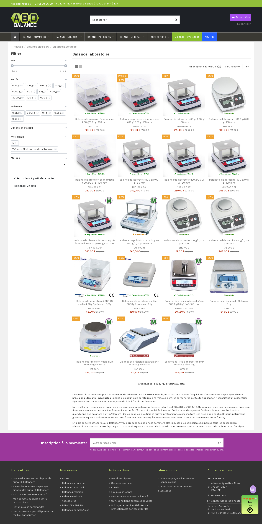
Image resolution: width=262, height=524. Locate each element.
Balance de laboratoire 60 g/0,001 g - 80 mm (184, 121)
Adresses (165, 490)
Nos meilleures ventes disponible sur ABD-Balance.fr (32, 480)
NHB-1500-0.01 (229, 187)
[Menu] (256, 497)
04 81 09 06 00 (44, 3)
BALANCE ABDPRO (72, 505)
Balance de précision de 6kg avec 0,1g (229, 303)
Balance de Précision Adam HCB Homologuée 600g (94, 363)
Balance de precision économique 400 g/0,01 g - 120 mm (139, 121)
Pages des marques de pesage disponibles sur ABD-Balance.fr (31, 488)
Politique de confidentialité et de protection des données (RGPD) (129, 507)
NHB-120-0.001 (184, 187)
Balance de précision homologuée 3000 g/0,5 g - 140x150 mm (184, 303)
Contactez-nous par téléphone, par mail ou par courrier (33, 513)
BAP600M (184, 369)
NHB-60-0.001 (184, 126)
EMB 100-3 (184, 248)
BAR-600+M (139, 248)
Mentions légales (121, 478)
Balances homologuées (75, 510)
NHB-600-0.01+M (94, 248)
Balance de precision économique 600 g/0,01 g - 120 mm (94, 181)
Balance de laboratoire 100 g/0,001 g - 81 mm (184, 242)
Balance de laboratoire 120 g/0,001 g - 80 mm (184, 181)
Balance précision (72, 491)
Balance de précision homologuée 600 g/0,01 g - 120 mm (139, 242)
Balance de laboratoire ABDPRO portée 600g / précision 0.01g (94, 303)
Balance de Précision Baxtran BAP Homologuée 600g (184, 363)
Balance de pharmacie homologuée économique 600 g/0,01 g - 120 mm (94, 242)
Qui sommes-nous (121, 483)
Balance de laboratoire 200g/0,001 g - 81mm (229, 242)
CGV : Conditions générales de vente (131, 500)
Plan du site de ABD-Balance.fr (30, 494)
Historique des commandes (28, 506)
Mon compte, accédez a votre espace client (30, 500)
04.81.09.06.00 (219, 495)
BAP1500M (139, 369)
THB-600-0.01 (94, 187)
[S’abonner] (219, 443)
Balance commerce (73, 483)
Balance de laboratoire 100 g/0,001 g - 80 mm (139, 181)
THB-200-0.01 (94, 126)
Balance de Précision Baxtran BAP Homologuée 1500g (139, 363)
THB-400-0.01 (139, 126)
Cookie (115, 487)
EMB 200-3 (229, 248)
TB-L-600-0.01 (94, 308)
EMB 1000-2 (229, 126)
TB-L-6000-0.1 (139, 308)
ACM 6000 (229, 308)
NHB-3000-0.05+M (184, 308)
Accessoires (69, 500)
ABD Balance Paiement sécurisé (129, 496)
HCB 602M (94, 369)
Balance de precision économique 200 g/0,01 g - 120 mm (94, 121)
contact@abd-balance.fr (225, 500)
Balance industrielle (73, 487)
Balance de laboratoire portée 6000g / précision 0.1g (139, 303)
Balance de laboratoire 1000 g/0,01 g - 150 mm (229, 121)
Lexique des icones (121, 491)
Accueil (66, 478)
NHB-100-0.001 (139, 187)
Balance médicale (72, 496)
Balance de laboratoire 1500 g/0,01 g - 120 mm (229, 181)
